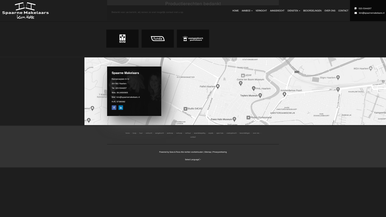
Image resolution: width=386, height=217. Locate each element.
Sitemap (207, 152)
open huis (219, 133)
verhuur (188, 133)
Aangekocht (277, 10)
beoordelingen (245, 133)
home (128, 133)
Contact (343, 10)
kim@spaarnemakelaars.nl (371, 12)
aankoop (170, 133)
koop (134, 133)
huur (141, 133)
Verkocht (261, 10)
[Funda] (158, 39)
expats (210, 133)
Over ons (329, 10)
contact (193, 137)
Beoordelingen (312, 10)
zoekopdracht (231, 133)
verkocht (149, 133)
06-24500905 (122, 92)
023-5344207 (365, 8)
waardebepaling (199, 133)
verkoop (179, 133)
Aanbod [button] (246, 10)
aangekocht (159, 133)
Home (235, 10)
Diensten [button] (293, 10)
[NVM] (122, 39)
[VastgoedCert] (193, 39)
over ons (256, 133)
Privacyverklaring (220, 152)
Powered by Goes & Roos (169, 152)
